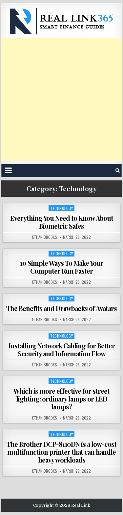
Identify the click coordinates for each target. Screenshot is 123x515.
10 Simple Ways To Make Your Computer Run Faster (61, 266)
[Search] (117, 170)
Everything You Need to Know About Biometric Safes (61, 222)
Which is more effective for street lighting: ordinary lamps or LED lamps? (61, 398)
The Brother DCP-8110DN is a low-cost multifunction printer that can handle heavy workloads (61, 452)
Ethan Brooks (44, 237)
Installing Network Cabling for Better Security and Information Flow (62, 349)
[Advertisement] (61, 99)
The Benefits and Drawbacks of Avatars (61, 308)
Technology (61, 208)
